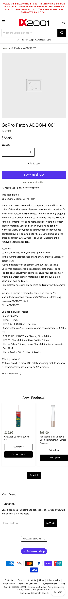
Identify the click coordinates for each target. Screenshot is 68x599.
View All (34, 475)
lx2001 (8, 131)
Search (21, 580)
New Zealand (32, 538)
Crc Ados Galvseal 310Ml (16, 436)
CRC (6, 439)
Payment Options (49, 583)
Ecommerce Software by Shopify (34, 593)
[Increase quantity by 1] (30, 152)
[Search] (61, 33)
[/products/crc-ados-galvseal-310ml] (18, 416)
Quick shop (19, 446)
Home (5, 48)
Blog (63, 583)
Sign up (50, 523)
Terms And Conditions (28, 583)
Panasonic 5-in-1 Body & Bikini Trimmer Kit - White (53, 438)
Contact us (9, 580)
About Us (32, 580)
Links (41, 580)
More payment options (34, 182)
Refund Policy (9, 583)
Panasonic (44, 443)
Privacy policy (53, 580)
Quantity (6, 145)
